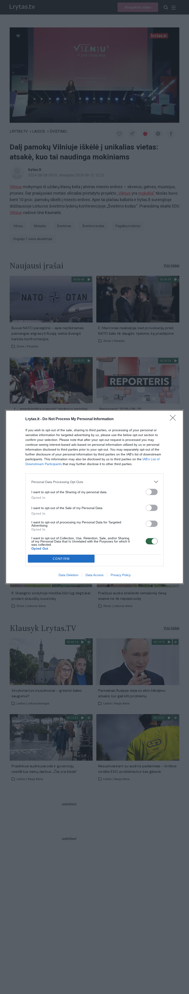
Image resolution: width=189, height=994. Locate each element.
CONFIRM (61, 558)
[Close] (174, 419)
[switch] (152, 492)
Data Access (94, 575)
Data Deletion (68, 575)
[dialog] (94, 497)
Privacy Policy (121, 575)
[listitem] (94, 481)
